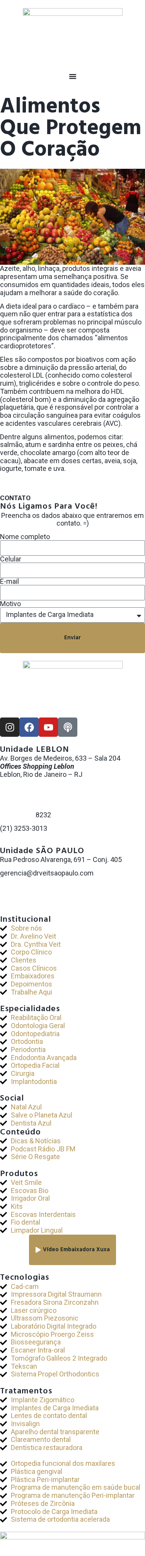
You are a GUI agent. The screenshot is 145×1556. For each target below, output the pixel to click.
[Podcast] (67, 727)
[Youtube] (48, 727)
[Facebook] (29, 727)
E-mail (9, 581)
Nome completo (25, 536)
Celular (10, 559)
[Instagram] (9, 727)
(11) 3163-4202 (23, 889)
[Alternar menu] (73, 76)
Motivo (10, 603)
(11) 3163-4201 (23, 881)
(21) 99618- (18, 815)
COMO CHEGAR (24, 842)
